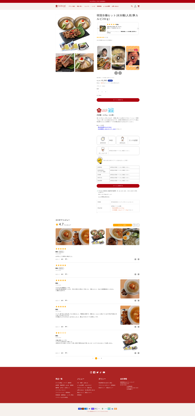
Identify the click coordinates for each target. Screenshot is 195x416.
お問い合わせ (80, 390)
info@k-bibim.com (124, 383)
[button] (79, 6)
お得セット (67, 387)
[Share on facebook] (135, 259)
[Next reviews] (138, 29)
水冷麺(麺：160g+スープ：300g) (120, 210)
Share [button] (99, 95)
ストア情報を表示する (103, 196)
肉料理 (57, 385)
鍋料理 (69, 382)
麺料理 (57, 387)
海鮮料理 (62, 385)
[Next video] (120, 73)
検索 (81, 382)
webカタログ (88, 385)
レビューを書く (122, 225)
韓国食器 (58, 395)
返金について (80, 392)
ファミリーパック (60, 392)
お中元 (61, 387)
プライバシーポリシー (104, 385)
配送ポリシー (109, 387)
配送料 (102, 83)
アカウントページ (81, 387)
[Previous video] (116, 73)
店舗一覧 (89, 387)
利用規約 (79, 395)
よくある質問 (80, 385)
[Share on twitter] (138, 259)
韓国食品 (68, 392)
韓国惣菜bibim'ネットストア (95, 411)
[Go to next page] (102, 358)
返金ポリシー (102, 387)
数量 (98, 88)
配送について (88, 392)
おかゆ (67, 385)
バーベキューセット (61, 390)
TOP (78, 382)
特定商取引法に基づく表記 (105, 382)
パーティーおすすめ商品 (62, 397)
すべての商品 (59, 382)
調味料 (72, 385)
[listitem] (64, 236)
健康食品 (63, 395)
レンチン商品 (70, 395)
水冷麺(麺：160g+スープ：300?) (107, 129)
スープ (65, 382)
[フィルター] (134, 225)
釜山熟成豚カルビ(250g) (105, 127)
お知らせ (86, 382)
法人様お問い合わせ (90, 390)
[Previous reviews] (98, 29)
